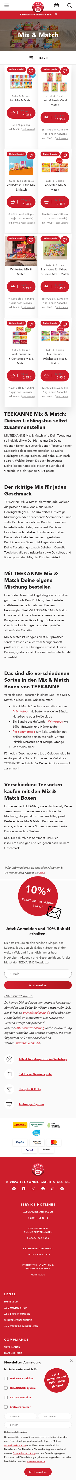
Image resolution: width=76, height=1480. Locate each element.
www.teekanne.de (36, 1461)
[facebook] (23, 1189)
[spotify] (62, 1189)
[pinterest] (43, 1189)
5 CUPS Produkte (20, 1397)
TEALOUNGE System (22, 1387)
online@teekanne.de (36, 1013)
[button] (6, 5)
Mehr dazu (38, 1274)
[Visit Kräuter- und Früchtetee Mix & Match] (54, 363)
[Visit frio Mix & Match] (21, 107)
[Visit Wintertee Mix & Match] (21, 276)
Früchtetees (21, 711)
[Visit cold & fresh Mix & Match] (54, 107)
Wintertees (56, 721)
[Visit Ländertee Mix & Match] (54, 191)
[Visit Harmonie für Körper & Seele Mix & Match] (54, 276)
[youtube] (14, 1189)
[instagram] (33, 1189)
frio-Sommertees (24, 732)
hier (41, 873)
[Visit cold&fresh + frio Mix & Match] (21, 191)
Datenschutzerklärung (24, 1453)
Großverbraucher (20, 1406)
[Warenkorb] (56, 5)
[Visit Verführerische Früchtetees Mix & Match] (21, 363)
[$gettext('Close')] (71, 1360)
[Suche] (69, 5)
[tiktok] (52, 1189)
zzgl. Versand (28, 129)
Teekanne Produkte (21, 1378)
